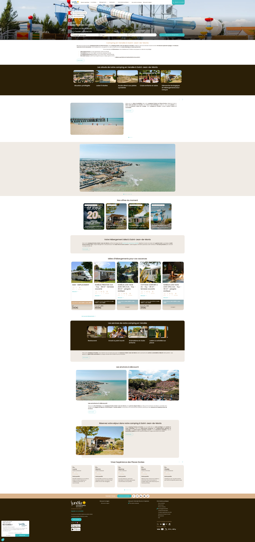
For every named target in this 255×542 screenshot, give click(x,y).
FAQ (159, 517)
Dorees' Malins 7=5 (159, 225)
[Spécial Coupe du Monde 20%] (93, 216)
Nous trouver (161, 505)
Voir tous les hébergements (172, 34)
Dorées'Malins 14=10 (136, 225)
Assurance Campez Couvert (164, 514)
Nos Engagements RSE (163, 508)
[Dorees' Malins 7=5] (161, 216)
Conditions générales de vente (165, 512)
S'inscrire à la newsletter (124, 496)
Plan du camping (161, 506)
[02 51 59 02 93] (173, 2)
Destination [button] (112, 2)
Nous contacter (76, 519)
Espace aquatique (85, 2)
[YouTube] (144, 496)
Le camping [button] (93, 2)
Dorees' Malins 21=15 (114, 225)
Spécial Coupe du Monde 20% (91, 223)
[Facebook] (133, 496)
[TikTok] (147, 496)
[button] (81, 60)
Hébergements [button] (103, 2)
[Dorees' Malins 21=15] (116, 216)
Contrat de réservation (163, 510)
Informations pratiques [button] (123, 2)
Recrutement (161, 515)
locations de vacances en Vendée (130, 243)
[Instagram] (137, 496)
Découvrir (74, 291)
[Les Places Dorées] (75, 2)
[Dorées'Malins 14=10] (138, 216)
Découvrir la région (147, 2)
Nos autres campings (137, 2)
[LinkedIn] (140, 496)
